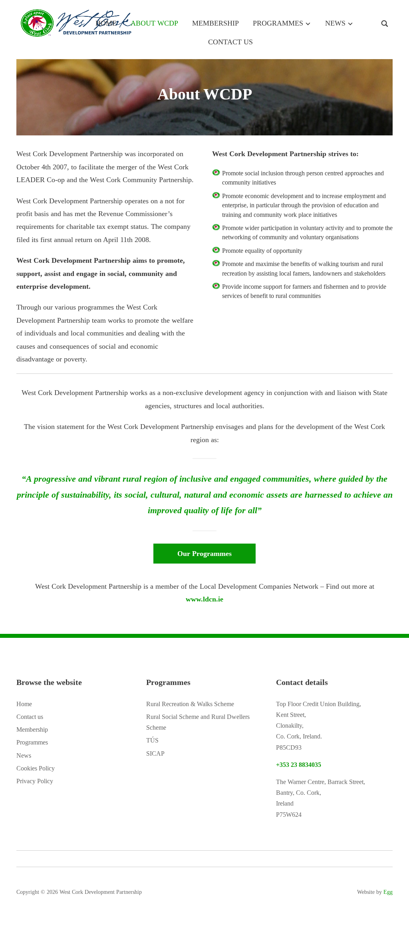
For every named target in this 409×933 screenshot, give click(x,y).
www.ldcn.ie (204, 599)
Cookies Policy (35, 768)
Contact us (230, 42)
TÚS (152, 740)
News (335, 23)
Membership (215, 23)
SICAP (155, 753)
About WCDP (154, 23)
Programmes (278, 23)
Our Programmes (204, 554)
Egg (388, 892)
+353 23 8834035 (298, 764)
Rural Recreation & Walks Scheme (190, 704)
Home (106, 23)
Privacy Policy (34, 781)
